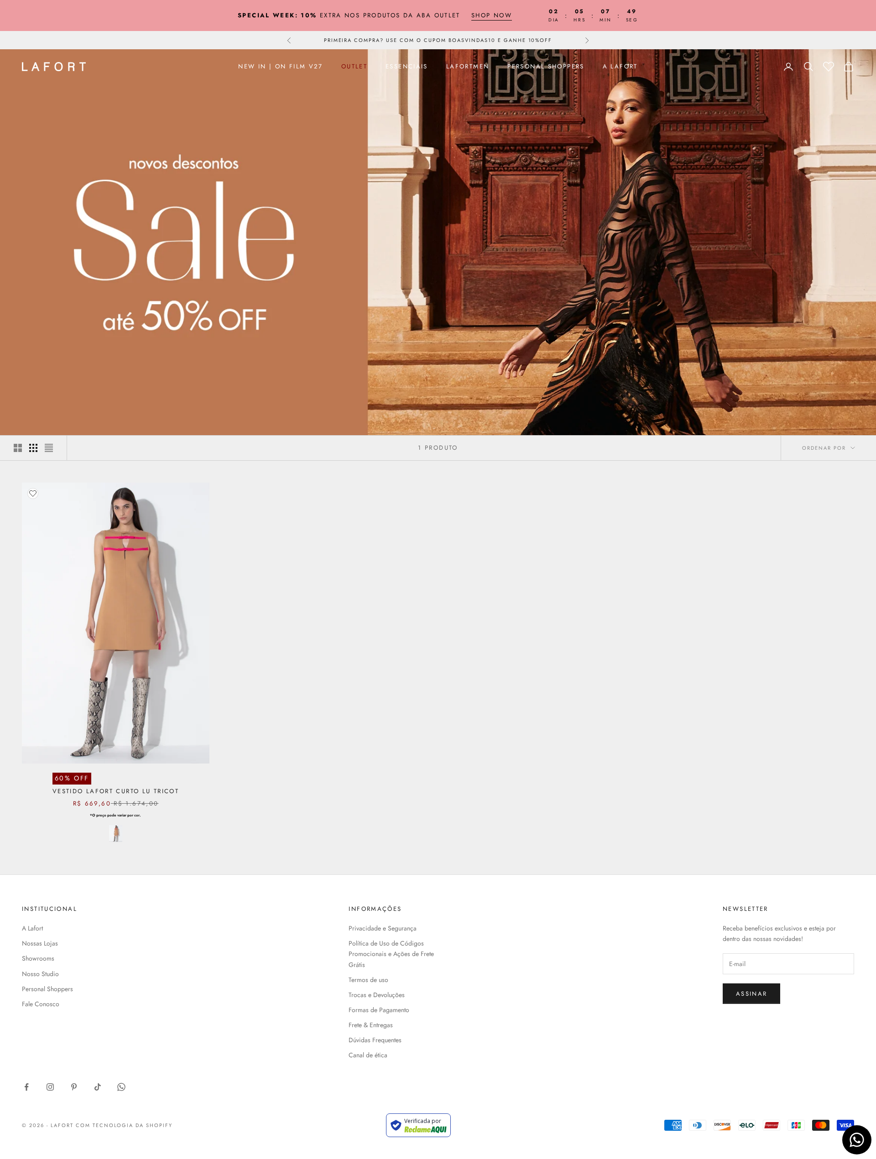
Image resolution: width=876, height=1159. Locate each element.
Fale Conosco (40, 1003)
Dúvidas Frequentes (375, 1040)
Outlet (354, 66)
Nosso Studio (40, 973)
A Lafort (620, 66)
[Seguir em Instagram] (50, 1086)
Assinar (751, 993)
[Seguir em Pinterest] (73, 1086)
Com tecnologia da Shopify (124, 1125)
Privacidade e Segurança (383, 928)
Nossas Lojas (40, 943)
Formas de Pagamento (379, 1009)
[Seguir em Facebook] (26, 1086)
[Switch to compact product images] (49, 448)
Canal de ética (368, 1055)
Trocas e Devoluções (377, 994)
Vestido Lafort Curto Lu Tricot (115, 791)
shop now (491, 15)
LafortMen (467, 66)
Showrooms (38, 958)
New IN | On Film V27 (280, 66)
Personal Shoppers (545, 66)
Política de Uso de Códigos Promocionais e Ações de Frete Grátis (391, 954)
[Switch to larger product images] (18, 448)
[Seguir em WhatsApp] (121, 1086)
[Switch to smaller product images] (33, 448)
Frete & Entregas (371, 1024)
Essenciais (407, 66)
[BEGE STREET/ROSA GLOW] (116, 833)
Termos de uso (368, 979)
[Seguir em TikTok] (97, 1086)
